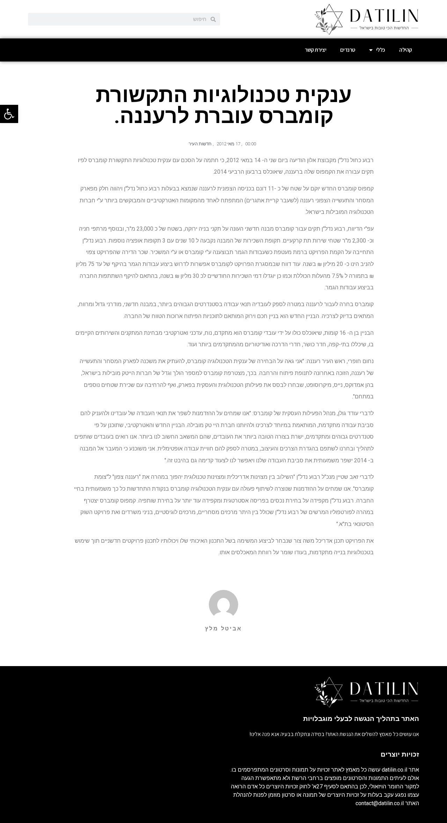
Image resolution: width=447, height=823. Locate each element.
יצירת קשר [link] (315, 49)
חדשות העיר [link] (200, 143)
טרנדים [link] (347, 49)
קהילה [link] (405, 49)
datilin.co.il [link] (394, 769)
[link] (9, 114)
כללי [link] (380, 49)
